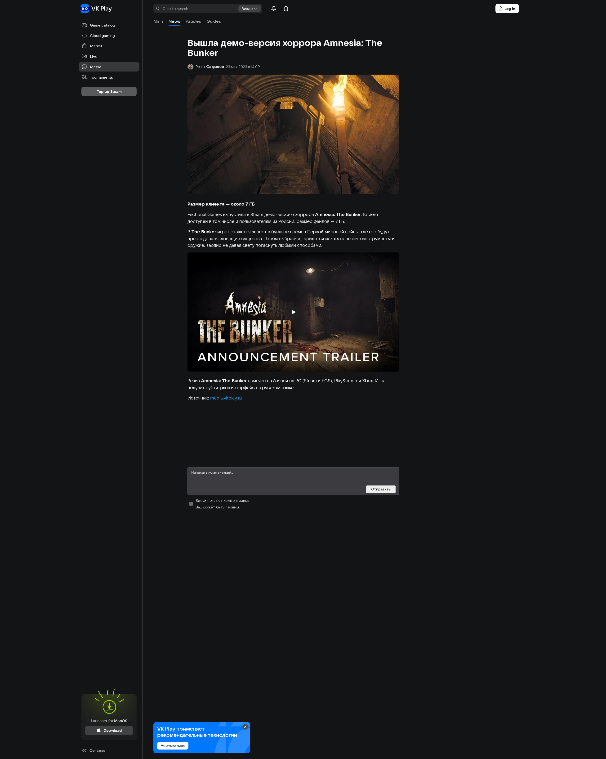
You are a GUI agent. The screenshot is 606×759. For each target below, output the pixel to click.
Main (158, 21)
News (174, 21)
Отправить (381, 489)
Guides (214, 21)
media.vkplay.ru (226, 398)
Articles (193, 21)
